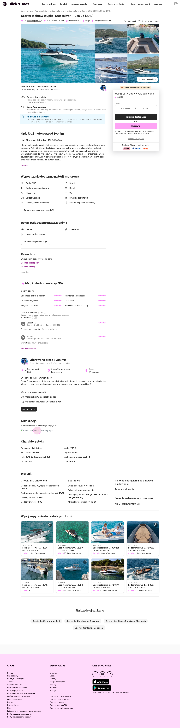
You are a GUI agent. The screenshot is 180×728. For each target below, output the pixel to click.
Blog (9, 708)
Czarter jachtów (49, 4)
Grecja (52, 676)
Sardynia (53, 687)
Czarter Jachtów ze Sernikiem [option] (89, 628)
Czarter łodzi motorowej (60, 699)
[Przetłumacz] (34, 317)
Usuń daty (25, 272)
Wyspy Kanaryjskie (57, 682)
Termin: (118, 103)
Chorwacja (54, 673)
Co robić (63, 4)
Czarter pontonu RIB (58, 705)
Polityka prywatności (15, 690)
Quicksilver (37, 448)
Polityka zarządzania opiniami (19, 717)
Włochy (53, 679)
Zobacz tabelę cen (30, 263)
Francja (53, 690)
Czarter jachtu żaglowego (60, 696)
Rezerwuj (135, 126)
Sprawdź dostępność (136, 117)
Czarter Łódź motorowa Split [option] (46, 621)
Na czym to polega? (15, 679)
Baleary (53, 685)
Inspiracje (158, 4)
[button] (130, 21)
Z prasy (10, 682)
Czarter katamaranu (58, 702)
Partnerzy (11, 702)
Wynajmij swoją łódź (15, 685)
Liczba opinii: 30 (34, 21)
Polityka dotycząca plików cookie (21, 693)
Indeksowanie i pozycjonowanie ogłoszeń (24, 711)
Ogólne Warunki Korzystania (18, 696)
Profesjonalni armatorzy (17, 687)
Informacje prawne (15, 699)
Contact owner (28, 409)
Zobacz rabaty (28, 266)
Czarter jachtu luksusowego (61, 708)
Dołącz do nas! (13, 705)
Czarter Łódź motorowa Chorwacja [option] (82, 621)
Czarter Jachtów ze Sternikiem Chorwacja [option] (126, 621)
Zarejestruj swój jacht (140, 4)
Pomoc (10, 673)
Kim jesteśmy (12, 676)
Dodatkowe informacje (129, 504)
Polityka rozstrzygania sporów (19, 714)
